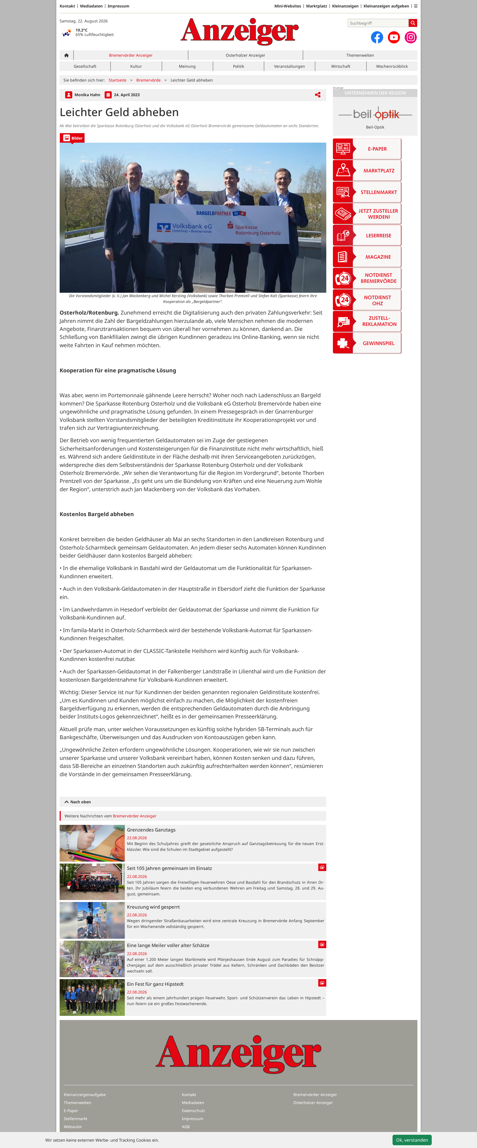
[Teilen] (317, 95)
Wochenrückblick (392, 66)
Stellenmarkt (75, 1118)
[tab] (72, 138)
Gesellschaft (85, 66)
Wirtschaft (340, 66)
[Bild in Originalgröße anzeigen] (193, 218)
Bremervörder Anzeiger (131, 55)
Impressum (118, 6)
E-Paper (71, 1110)
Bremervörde (148, 80)
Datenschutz (193, 1110)
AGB (186, 1126)
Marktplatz (316, 6)
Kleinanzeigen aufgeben (386, 6)
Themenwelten (360, 55)
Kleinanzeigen (345, 6)
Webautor (73, 1126)
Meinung (187, 66)
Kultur (136, 66)
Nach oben (80, 801)
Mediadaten (91, 6)
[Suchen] (413, 23)
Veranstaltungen (289, 66)
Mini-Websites (287, 6)
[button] (415, 6)
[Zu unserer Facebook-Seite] (377, 37)
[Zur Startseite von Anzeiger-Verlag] (240, 32)
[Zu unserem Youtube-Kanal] (394, 37)
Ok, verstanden (412, 1140)
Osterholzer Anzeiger (245, 55)
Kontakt (67, 6)
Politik (238, 66)
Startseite (117, 80)
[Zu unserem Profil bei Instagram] (411, 37)
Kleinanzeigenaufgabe (85, 1094)
